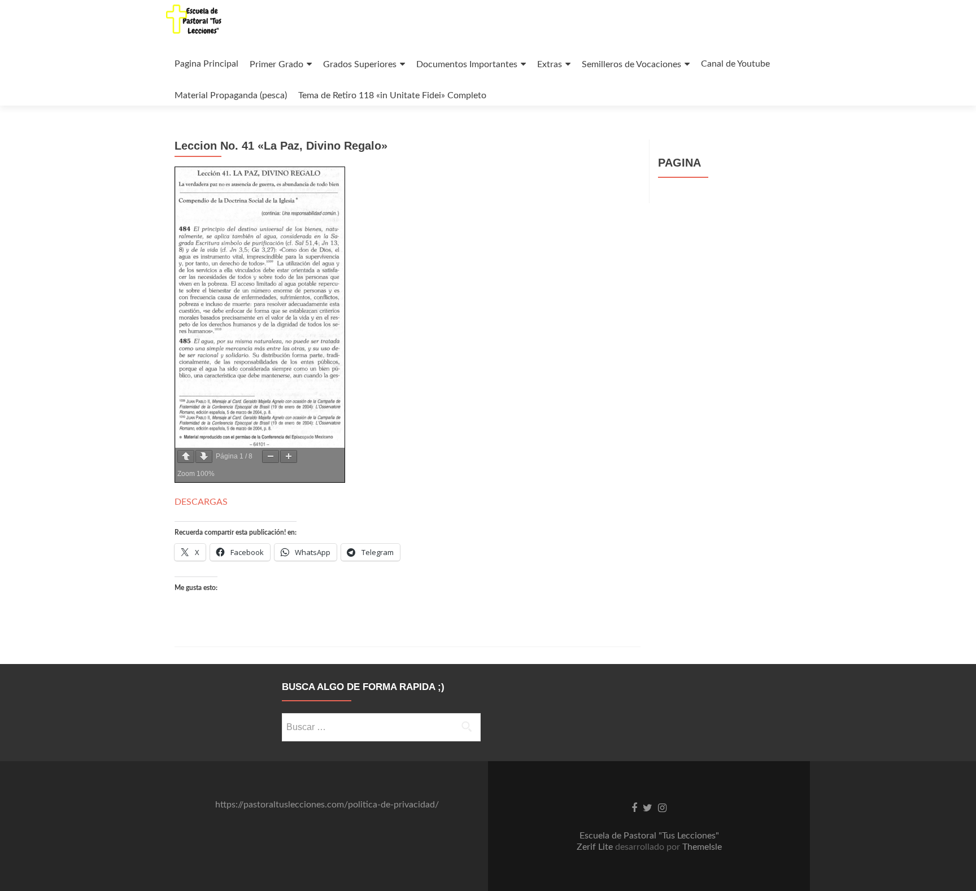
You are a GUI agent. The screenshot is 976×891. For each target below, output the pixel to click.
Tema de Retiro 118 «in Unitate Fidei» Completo (392, 95)
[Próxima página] (203, 456)
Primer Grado (276, 64)
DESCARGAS (201, 501)
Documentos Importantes (466, 64)
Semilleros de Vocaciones (631, 64)
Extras (549, 64)
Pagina (679, 162)
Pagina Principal (206, 63)
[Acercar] (288, 456)
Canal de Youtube (735, 63)
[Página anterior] (185, 456)
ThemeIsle (702, 846)
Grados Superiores (359, 64)
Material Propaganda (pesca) (231, 95)
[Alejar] (270, 456)
